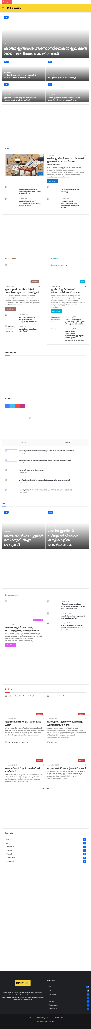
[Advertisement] (45, 123)
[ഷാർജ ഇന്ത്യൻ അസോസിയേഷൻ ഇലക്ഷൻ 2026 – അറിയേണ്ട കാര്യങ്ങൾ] (45, 36)
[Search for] (88, 9)
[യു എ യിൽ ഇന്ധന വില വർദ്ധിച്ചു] (67, 70)
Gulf (6, 17)
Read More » (53, 181)
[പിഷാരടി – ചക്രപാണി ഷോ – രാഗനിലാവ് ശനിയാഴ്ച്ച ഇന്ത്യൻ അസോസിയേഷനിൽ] (48, 601)
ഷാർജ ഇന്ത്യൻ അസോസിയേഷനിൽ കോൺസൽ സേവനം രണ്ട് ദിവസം (45, 490)
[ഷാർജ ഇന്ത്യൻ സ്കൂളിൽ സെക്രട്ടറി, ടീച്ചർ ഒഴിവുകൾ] (24, 529)
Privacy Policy (49, 1021)
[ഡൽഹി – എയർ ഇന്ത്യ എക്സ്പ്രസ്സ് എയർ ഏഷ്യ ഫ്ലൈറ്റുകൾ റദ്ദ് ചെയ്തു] (57, 320)
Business (9, 850)
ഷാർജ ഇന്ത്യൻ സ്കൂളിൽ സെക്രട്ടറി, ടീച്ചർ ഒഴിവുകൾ (23, 540)
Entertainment (74, 595)
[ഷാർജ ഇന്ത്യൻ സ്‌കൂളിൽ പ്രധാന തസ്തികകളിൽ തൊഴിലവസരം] (67, 529)
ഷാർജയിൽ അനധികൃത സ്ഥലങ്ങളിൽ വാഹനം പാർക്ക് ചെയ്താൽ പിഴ (30, 192)
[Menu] (3, 9)
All (73, 148)
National (9, 854)
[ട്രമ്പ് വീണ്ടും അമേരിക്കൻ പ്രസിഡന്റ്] (11, 329)
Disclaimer (40, 1021)
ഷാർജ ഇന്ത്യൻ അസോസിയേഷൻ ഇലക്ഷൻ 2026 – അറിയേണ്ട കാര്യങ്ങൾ (65, 161)
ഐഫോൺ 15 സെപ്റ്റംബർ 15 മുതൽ (66, 768)
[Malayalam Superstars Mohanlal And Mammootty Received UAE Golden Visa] (48, 623)
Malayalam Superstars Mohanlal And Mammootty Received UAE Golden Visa (72, 628)
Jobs (7, 843)
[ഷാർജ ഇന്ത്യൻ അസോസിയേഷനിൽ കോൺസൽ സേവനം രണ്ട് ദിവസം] (67, 92)
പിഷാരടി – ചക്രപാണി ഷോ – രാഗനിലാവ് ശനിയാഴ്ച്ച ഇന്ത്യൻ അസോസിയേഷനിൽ (73, 606)
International (10, 847)
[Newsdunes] (14, 8)
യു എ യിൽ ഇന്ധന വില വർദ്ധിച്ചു (62, 78)
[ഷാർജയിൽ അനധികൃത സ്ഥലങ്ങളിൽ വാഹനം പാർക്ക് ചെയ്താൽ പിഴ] (23, 70)
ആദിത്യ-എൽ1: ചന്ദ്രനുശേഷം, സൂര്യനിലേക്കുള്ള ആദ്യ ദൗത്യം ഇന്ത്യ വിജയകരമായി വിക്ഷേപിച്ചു (74, 336)
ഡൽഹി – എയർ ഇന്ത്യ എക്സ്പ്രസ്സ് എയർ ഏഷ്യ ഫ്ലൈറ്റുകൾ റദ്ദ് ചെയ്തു (74, 322)
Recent (23, 442)
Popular (67, 442)
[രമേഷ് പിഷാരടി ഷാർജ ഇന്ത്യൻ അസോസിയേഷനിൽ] (48, 613)
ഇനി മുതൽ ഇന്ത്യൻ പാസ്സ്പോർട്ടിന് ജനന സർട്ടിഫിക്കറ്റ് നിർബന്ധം (28, 319)
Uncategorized (10, 857)
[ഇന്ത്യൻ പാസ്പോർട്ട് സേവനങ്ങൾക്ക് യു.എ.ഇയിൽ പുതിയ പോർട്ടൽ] (23, 92)
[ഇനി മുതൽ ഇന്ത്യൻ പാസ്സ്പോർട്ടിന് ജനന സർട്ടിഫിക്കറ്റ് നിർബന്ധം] (6, 315)
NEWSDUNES (58, 1018)
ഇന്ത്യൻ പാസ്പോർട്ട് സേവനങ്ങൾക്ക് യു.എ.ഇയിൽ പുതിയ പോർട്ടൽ (30, 203)
